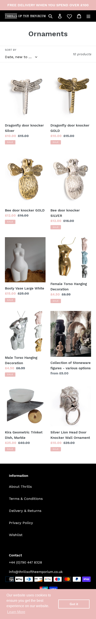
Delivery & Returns (25, 511)
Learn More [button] (16, 612)
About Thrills (20, 486)
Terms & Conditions (26, 498)
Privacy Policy (21, 523)
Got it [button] (74, 604)
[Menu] (88, 16)
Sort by (10, 49)
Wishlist (16, 535)
